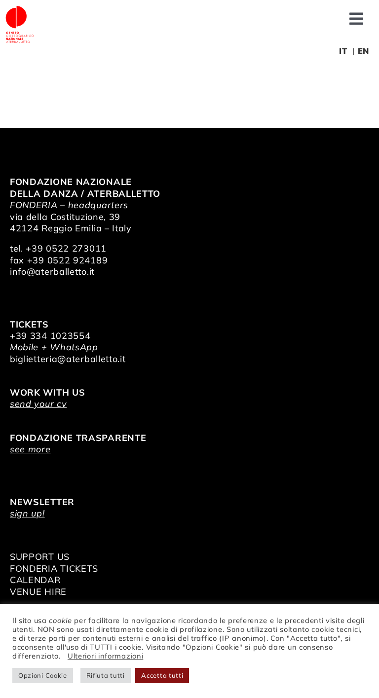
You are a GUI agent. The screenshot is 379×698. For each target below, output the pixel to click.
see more (30, 449)
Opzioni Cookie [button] (42, 675)
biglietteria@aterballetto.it (68, 359)
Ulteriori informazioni (105, 656)
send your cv (38, 403)
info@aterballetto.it (52, 271)
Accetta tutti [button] (162, 675)
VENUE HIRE (38, 591)
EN (363, 51)
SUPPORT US (40, 556)
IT (343, 51)
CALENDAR (35, 580)
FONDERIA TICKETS (54, 568)
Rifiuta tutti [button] (105, 675)
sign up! (27, 513)
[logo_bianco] (20, 9)
